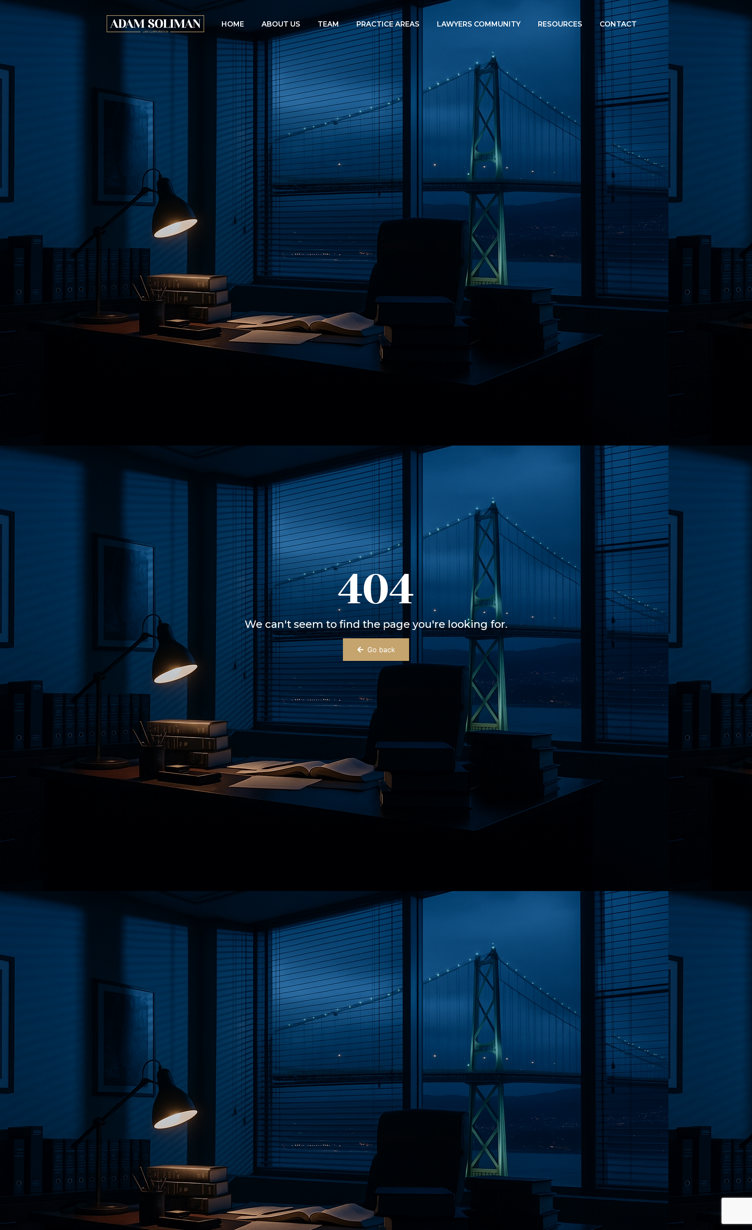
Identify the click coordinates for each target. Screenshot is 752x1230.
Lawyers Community (478, 24)
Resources (560, 24)
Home (233, 24)
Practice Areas (388, 24)
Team (328, 24)
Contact (618, 24)
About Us (281, 24)
